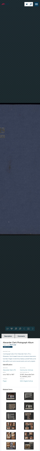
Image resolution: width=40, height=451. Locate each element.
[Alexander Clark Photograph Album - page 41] (11, 406)
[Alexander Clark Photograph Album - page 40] (29, 416)
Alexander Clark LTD (9, 370)
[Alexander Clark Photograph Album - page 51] (29, 426)
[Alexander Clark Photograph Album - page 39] (29, 396)
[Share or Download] (7, 329)
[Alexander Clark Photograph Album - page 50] (11, 426)
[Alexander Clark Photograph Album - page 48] (11, 446)
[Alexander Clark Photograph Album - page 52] (29, 436)
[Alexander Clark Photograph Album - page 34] (29, 406)
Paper (5, 381)
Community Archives (26, 370)
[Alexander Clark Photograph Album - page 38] (11, 416)
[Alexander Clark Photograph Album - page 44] (29, 446)
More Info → (8, 347)
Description (8, 336)
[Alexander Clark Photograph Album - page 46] (11, 436)
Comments (21, 336)
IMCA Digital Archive (26, 381)
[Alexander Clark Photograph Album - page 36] (11, 396)
